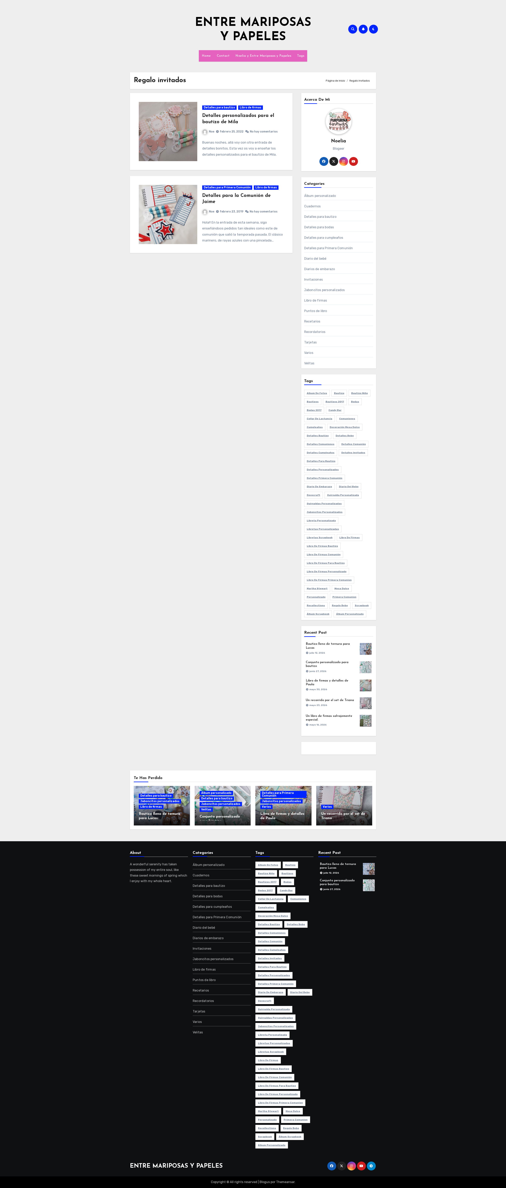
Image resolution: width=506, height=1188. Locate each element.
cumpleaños (315, 427)
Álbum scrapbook (318, 614)
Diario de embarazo (319, 486)
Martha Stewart (317, 588)
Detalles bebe (345, 435)
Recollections (316, 605)
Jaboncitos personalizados (324, 290)
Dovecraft (313, 495)
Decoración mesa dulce (345, 427)
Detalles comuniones (320, 444)
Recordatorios (315, 332)
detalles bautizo (318, 435)
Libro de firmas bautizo (322, 546)
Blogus (265, 1182)
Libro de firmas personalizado (326, 571)
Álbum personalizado (320, 196)
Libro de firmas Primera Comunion (329, 580)
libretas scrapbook (319, 537)
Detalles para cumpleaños (323, 238)
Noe (211, 131)
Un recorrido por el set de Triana (330, 700)
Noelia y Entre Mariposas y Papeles (263, 55)
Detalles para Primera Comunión (227, 187)
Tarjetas (310, 342)
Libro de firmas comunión (324, 554)
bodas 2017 (314, 410)
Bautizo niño (359, 393)
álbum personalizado (350, 614)
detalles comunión (353, 444)
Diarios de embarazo (319, 269)
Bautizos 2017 (335, 401)
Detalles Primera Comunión (324, 478)
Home (206, 55)
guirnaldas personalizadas (324, 503)
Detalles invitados (353, 452)
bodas (355, 401)
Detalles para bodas (319, 227)
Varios (308, 353)
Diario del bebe (349, 486)
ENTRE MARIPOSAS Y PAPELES (176, 1166)
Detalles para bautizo (219, 107)
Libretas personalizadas (323, 529)
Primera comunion (344, 597)
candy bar (335, 410)
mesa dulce (341, 588)
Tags (300, 55)
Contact (223, 55)
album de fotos (317, 393)
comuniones (347, 418)
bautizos (313, 401)
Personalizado (316, 597)
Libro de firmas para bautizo (326, 563)
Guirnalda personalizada (343, 495)
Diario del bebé (315, 258)
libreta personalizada (321, 520)
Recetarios (312, 321)
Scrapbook (362, 605)
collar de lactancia (319, 418)
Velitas (309, 363)
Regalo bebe (340, 605)
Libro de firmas (250, 107)
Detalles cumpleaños (320, 452)
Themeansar (285, 1182)
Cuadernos (312, 206)
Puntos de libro (315, 311)
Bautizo (339, 393)
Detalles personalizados (323, 469)
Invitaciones (313, 279)
